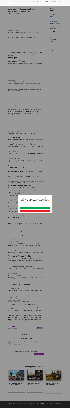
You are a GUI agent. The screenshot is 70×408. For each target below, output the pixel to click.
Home (60, 1)
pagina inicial (23, 1)
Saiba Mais (56, 1)
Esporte (37, 1)
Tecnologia (46, 1)
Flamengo (51, 1)
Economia (33, 1)
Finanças (41, 1)
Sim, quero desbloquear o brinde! (35, 208)
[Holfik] (9, 3)
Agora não (35, 210)
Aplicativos (28, 1)
